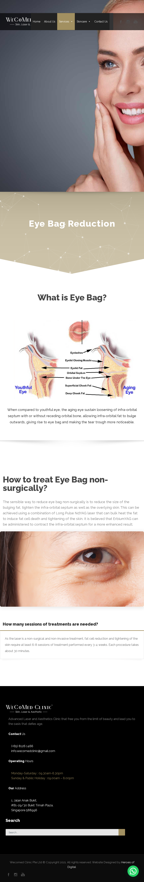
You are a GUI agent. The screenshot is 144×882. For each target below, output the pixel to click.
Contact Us (101, 21)
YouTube (23, 874)
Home (36, 21)
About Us (49, 21)
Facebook (8, 874)
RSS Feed (16, 874)
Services (64, 21)
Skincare (82, 21)
